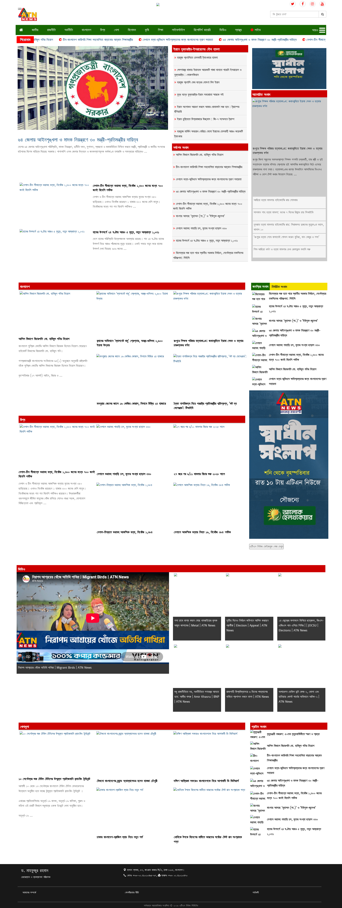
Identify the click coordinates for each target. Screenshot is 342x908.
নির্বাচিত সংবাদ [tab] (279, 286)
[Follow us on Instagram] (312, 4)
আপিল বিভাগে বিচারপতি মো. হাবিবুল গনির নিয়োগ (199, 154)
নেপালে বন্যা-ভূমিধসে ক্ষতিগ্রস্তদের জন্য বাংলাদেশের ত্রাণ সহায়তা (146, 39)
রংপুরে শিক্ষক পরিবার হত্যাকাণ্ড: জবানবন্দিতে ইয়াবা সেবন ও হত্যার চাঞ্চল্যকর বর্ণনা (287, 151)
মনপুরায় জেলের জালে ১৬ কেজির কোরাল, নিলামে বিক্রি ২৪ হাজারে (131, 403)
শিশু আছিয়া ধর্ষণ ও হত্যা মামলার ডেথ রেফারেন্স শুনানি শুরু (282, 249)
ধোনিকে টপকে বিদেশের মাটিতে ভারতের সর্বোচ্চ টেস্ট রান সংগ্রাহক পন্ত (208, 839)
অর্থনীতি (69, 30)
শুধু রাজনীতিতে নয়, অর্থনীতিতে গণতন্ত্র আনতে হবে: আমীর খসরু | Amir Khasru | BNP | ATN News (196, 696)
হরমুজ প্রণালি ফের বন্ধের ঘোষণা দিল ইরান (198, 82)
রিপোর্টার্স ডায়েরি (202, 30)
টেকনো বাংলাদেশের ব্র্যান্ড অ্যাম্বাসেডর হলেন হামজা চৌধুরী (127, 781)
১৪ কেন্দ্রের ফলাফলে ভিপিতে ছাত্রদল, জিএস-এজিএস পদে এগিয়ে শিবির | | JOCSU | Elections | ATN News (301, 625)
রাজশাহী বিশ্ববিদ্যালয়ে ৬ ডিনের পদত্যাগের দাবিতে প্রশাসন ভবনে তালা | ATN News (247, 694)
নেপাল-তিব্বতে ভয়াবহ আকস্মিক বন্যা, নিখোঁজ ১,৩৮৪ (125, 532)
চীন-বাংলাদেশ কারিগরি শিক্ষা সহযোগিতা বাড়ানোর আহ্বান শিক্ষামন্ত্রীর (66, 39)
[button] (319, 30)
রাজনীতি (51, 30)
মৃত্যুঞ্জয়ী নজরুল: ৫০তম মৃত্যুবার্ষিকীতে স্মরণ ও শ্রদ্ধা (293, 734)
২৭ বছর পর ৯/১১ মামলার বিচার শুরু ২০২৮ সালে (199, 474)
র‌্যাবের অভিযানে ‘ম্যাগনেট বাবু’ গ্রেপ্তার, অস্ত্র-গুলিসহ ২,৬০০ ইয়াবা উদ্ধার (130, 343)
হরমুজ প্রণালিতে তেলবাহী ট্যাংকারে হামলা (197, 57)
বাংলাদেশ (86, 30)
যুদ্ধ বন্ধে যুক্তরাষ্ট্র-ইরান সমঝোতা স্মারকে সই (200, 94)
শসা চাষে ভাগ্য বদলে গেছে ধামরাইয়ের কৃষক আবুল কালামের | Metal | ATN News (195, 623)
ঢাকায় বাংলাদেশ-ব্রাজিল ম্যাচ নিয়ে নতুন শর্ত (120, 837)
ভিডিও (222, 30)
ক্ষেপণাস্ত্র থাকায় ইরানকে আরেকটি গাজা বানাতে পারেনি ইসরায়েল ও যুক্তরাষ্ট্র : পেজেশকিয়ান (207, 72)
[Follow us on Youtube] (322, 4)
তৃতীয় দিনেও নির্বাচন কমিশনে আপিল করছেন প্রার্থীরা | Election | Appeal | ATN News (247, 625)
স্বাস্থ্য (238, 30)
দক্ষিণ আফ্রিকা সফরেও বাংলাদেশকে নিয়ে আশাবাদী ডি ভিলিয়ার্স (206, 781)
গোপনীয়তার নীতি (132, 892)
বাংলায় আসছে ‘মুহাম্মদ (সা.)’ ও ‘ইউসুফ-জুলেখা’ (200, 215)
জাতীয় (35, 30)
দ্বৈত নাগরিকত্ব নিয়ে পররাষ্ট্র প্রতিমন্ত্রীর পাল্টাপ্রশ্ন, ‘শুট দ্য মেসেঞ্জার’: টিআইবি (205, 406)
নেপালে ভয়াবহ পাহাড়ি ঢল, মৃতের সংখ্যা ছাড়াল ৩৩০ (201, 228)
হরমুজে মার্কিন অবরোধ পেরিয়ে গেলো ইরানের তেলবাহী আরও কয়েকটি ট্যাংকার (208, 134)
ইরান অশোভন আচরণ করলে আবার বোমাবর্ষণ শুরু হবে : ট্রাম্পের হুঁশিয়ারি (206, 109)
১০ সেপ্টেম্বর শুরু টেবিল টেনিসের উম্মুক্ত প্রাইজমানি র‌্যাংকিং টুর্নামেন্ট (54, 779)
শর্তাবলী (256, 892)
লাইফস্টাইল (178, 30)
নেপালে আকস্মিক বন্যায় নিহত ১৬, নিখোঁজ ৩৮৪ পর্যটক (202, 532)
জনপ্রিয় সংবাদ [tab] (260, 286)
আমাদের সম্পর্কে (29, 892)
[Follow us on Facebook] (303, 4)
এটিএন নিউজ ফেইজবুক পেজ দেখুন (266, 546)
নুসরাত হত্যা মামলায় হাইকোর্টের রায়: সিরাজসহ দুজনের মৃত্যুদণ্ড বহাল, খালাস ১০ (289, 227)
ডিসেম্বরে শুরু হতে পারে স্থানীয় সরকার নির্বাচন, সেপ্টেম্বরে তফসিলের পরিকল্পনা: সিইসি (208, 255)
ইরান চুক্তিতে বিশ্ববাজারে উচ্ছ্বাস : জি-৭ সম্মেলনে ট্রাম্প (205, 119)
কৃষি (147, 30)
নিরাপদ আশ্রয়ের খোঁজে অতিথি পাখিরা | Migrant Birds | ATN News (55, 667)
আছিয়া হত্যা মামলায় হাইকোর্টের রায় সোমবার (275, 199)
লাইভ (257, 30)
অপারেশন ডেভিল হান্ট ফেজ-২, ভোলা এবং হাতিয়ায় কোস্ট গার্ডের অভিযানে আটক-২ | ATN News (299, 696)
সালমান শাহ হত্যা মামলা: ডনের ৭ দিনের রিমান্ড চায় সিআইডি (284, 212)
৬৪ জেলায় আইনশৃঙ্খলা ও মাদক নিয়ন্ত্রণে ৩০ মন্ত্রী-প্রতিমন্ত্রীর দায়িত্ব (228, 39)
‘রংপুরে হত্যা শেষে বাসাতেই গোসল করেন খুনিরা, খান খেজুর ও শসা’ (286, 236)
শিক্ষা (160, 30)
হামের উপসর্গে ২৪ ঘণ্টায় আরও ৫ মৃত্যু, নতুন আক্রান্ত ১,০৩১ (126, 232)
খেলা (116, 30)
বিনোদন (132, 30)
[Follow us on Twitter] (293, 4)
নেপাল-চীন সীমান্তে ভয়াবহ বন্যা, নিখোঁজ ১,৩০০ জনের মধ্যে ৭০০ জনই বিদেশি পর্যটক (128, 188)
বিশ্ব (102, 30)
